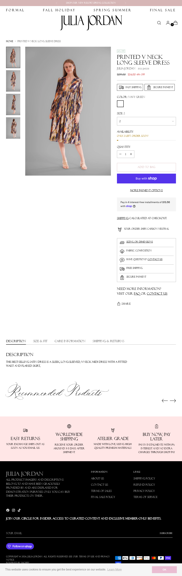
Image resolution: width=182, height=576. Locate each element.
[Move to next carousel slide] (173, 401)
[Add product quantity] (131, 154)
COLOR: (131, 97)
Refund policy (144, 484)
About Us (97, 478)
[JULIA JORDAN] (91, 22)
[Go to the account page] (166, 22)
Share (126, 303)
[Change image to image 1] (13, 57)
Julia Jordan (126, 68)
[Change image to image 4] (13, 128)
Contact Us (99, 484)
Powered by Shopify (17, 563)
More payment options (146, 190)
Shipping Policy (144, 478)
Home (9, 41)
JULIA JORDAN (35, 556)
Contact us (155, 259)
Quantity (123, 147)
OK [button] (164, 569)
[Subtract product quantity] (120, 154)
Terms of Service (145, 497)
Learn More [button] (114, 569)
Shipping (123, 218)
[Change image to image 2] (13, 81)
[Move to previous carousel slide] (165, 401)
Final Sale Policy (103, 497)
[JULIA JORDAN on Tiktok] (19, 510)
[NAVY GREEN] (120, 103)
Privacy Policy (144, 491)
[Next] (125, 3)
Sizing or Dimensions (139, 241)
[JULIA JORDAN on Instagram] (14, 510)
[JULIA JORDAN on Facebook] (8, 510)
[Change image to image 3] (13, 104)
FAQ (137, 293)
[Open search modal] (159, 22)
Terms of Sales (101, 491)
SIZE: (121, 113)
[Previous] (56, 3)
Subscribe (166, 533)
